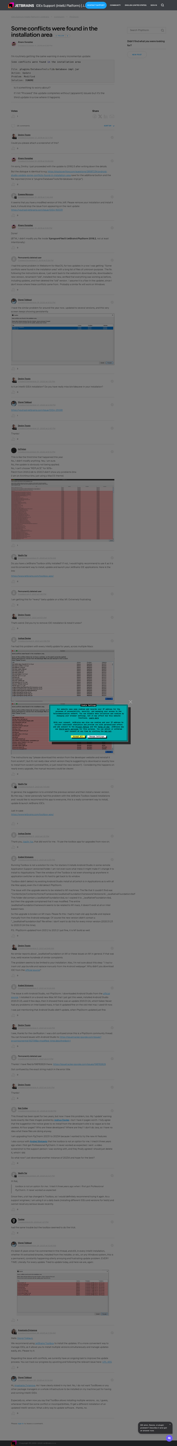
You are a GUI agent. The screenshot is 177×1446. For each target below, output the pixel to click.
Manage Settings (96, 736)
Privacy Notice (82, 727)
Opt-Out (108, 731)
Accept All (78, 736)
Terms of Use (103, 727)
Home (21, 5)
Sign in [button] (154, 5)
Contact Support (96, 5)
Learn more (94, 718)
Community (115, 5)
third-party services (68, 729)
